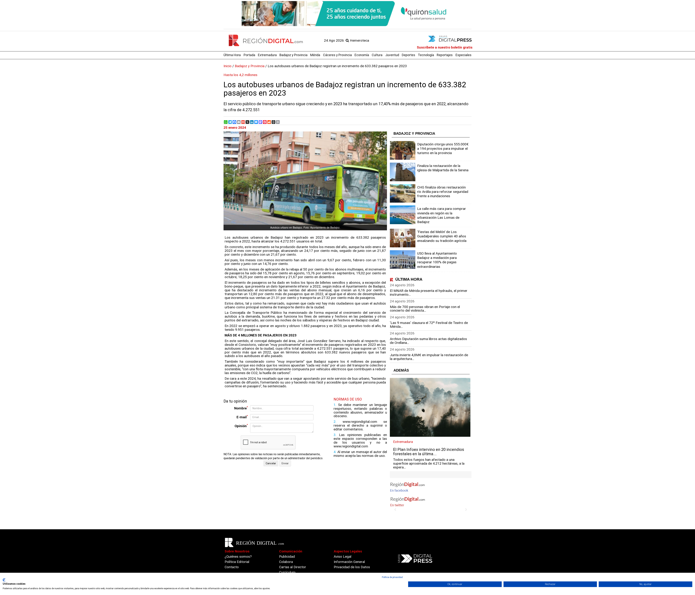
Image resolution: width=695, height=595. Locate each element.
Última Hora (232, 55)
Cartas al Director (292, 567)
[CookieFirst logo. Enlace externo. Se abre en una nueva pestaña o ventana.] (4, 580)
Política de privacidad (392, 577)
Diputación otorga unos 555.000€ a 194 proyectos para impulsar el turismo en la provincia (443, 148)
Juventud (392, 55)
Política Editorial (237, 562)
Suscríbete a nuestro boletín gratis (444, 47)
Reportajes (445, 55)
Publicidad (287, 556)
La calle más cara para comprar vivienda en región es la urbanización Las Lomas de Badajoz (441, 215)
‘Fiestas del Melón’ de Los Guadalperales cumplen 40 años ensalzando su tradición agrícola (441, 236)
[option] (347, 13)
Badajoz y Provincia (293, 55)
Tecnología (426, 55)
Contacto (232, 567)
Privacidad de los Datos (352, 567)
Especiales (463, 55)
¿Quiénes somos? (238, 556)
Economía (362, 55)
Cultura (377, 55)
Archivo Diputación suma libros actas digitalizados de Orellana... (428, 341)
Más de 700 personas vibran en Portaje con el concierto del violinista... (425, 309)
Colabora (286, 562)
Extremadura (267, 55)
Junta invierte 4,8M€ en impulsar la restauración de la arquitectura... (429, 357)
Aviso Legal (342, 556)
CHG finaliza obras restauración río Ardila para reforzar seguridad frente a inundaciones (442, 191)
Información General (349, 562)
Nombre (241, 408)
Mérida (315, 55)
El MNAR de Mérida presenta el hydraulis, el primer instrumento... (428, 293)
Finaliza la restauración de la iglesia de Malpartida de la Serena (442, 168)
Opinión (241, 426)
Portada (249, 55)
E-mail (242, 417)
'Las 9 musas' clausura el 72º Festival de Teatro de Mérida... (429, 325)
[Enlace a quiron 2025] (347, 13)
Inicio (227, 66)
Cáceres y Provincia (337, 55)
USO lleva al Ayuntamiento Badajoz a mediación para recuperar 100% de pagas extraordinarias (437, 260)
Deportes (408, 55)
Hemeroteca (359, 40)
